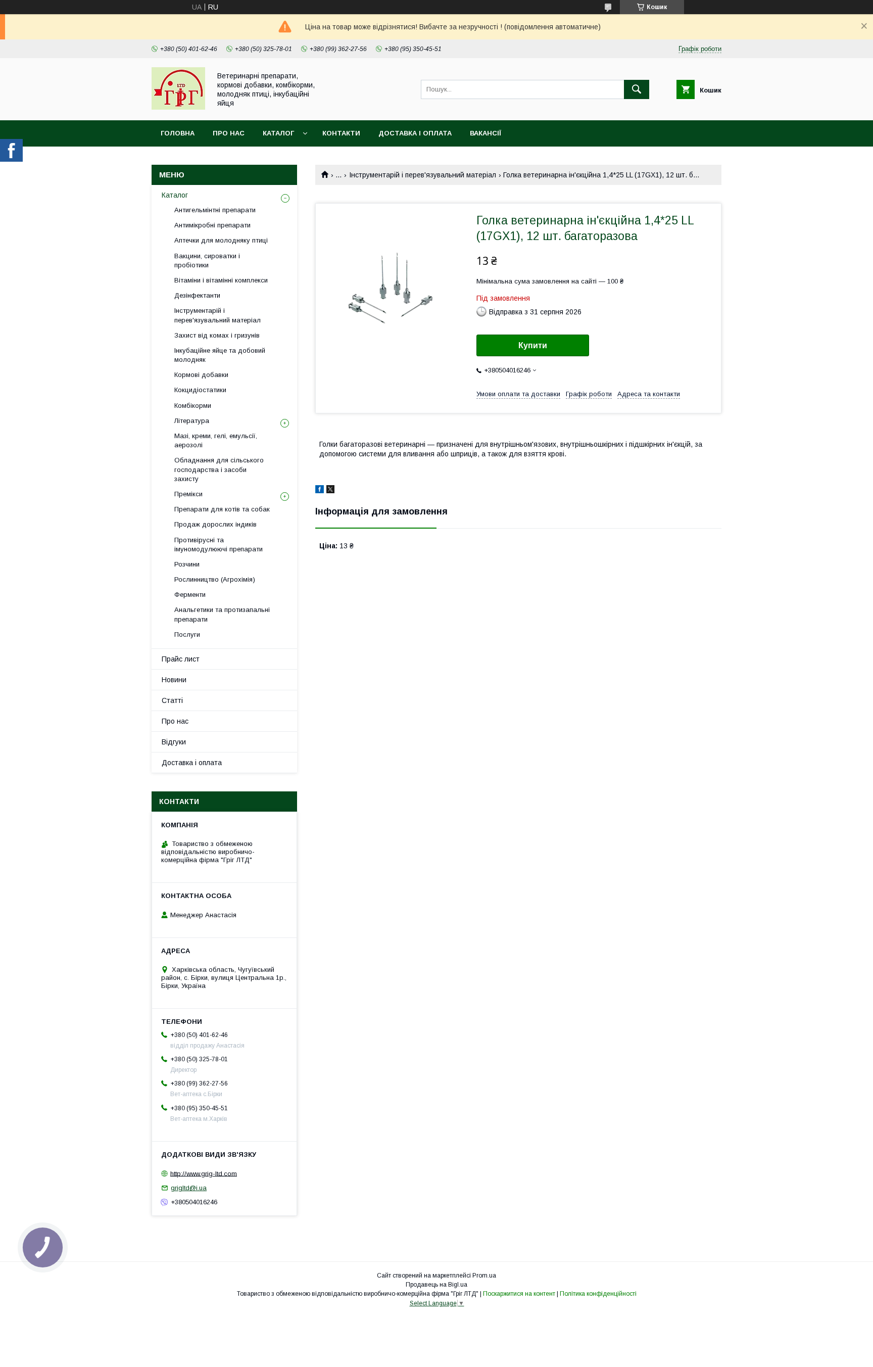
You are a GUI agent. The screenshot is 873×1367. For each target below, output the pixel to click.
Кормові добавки (201, 375)
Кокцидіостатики (200, 390)
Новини (174, 680)
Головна (178, 133)
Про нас (229, 133)
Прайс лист (181, 659)
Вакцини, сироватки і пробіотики (207, 260)
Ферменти (190, 594)
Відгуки (174, 742)
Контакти (341, 133)
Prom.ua (484, 1275)
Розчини (187, 564)
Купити (532, 345)
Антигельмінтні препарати (215, 210)
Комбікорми (192, 405)
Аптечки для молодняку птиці (221, 240)
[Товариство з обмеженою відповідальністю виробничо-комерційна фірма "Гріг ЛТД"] (178, 107)
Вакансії (485, 133)
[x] (330, 491)
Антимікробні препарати (212, 225)
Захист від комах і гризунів (217, 335)
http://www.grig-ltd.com (203, 1173)
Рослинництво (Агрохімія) (214, 579)
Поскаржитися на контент (519, 1293)
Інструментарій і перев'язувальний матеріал (422, 175)
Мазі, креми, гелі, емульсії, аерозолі (215, 440)
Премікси (188, 494)
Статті (172, 700)
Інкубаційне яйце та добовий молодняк (219, 355)
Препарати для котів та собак (222, 509)
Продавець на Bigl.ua (436, 1284)
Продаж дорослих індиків (215, 524)
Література (191, 421)
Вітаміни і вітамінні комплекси (221, 280)
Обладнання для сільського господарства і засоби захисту (219, 469)
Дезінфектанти (197, 295)
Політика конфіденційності (598, 1293)
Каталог (278, 133)
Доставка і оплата (415, 133)
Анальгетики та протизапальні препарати (222, 614)
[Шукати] (636, 89)
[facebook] (319, 491)
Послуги (187, 634)
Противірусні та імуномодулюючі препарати (218, 544)
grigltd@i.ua (189, 1188)
